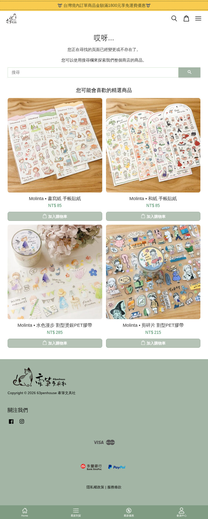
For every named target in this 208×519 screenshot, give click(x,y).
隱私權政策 (95, 487)
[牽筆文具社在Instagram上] (21, 424)
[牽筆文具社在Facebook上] (11, 424)
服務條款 (114, 487)
